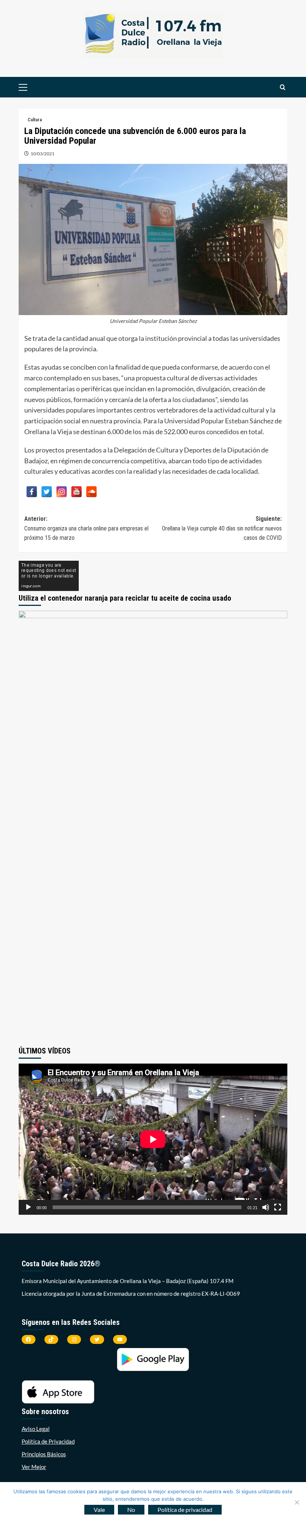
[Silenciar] (265, 1207)
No (131, 1509)
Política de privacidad (184, 1509)
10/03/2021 (42, 153)
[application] (153, 1139)
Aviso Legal (36, 1428)
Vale (99, 1509)
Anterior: (86, 528)
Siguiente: (222, 528)
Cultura (35, 119)
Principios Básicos (44, 1454)
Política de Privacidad (48, 1441)
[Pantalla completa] (277, 1207)
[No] (296, 1502)
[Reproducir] (28, 1207)
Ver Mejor (34, 1466)
